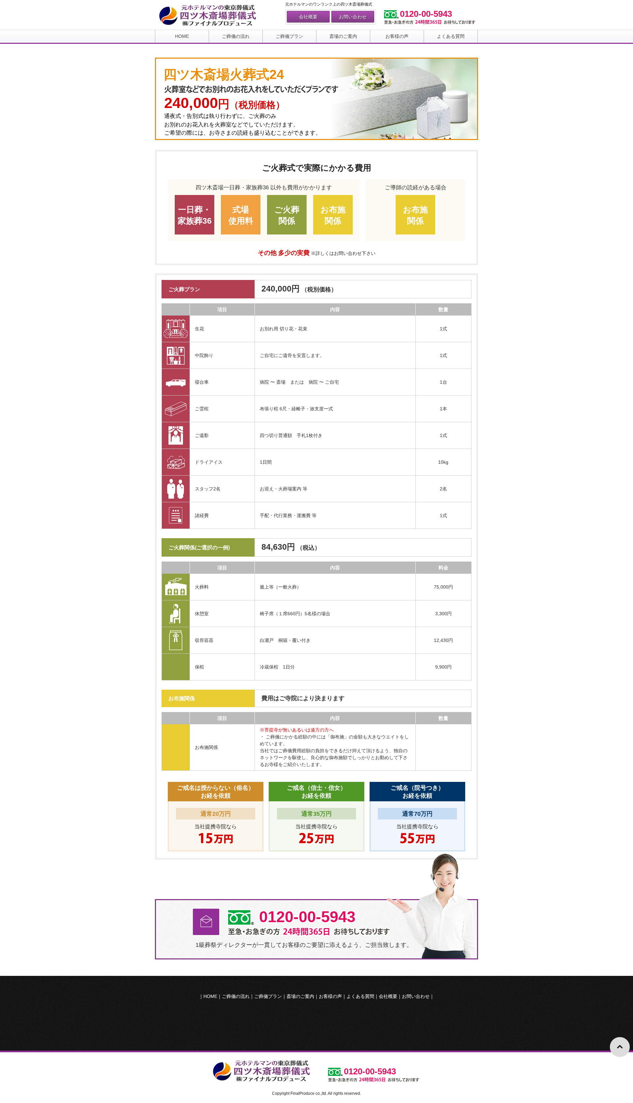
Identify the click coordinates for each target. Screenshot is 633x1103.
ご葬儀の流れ (236, 36)
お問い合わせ (353, 16)
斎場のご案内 (343, 36)
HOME (182, 36)
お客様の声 (396, 36)
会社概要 (308, 16)
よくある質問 (451, 36)
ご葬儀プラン (289, 36)
